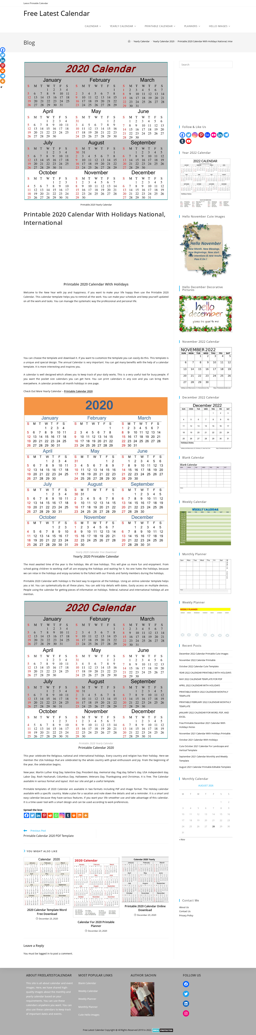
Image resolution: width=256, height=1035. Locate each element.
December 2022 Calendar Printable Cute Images (203, 653)
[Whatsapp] (56, 815)
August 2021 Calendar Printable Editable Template (205, 766)
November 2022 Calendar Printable (197, 660)
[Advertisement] (96, 257)
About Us (184, 907)
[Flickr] (213, 135)
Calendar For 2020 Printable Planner (96, 924)
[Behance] (207, 135)
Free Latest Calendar (57, 13)
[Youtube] (188, 141)
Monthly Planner (88, 1007)
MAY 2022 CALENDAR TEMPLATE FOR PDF (200, 679)
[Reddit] (50, 815)
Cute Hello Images (88, 1014)
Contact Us (185, 911)
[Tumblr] (68, 815)
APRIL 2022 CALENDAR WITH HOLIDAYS (199, 685)
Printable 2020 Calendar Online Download (145, 908)
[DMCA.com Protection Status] (162, 1030)
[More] (85, 815)
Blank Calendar (87, 983)
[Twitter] (32, 815)
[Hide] (1, 87)
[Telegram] (2, 76)
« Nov (182, 839)
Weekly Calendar (88, 991)
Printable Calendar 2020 (78, 391)
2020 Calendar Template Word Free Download (47, 912)
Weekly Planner (87, 998)
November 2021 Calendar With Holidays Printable (204, 733)
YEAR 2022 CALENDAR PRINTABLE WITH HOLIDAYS (205, 672)
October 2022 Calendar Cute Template (199, 666)
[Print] (73, 815)
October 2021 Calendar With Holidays (198, 739)
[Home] (129, 41)
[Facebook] (26, 815)
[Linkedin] (38, 815)
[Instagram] (62, 815)
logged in (44, 953)
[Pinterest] (44, 815)
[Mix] (79, 815)
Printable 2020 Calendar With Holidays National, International (209, 41)
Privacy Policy (186, 915)
